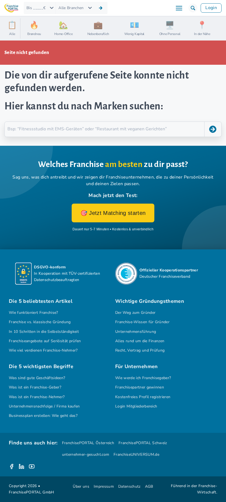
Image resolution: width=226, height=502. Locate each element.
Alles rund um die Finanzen (139, 341)
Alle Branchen (71, 7)
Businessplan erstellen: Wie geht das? (43, 415)
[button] (193, 8)
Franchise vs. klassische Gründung (40, 322)
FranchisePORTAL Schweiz (143, 443)
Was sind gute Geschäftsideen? (37, 377)
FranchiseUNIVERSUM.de (136, 454)
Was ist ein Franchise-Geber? (35, 387)
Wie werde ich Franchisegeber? (143, 377)
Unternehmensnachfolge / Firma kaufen (44, 406)
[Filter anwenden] (100, 8)
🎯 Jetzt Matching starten (113, 213)
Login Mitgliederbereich (136, 406)
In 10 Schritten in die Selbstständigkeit (44, 331)
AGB (149, 486)
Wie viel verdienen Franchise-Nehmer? (43, 350)
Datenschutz (129, 486)
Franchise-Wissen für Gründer (142, 322)
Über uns (81, 486)
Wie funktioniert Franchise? (33, 312)
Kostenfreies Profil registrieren (142, 397)
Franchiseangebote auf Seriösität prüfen (45, 341)
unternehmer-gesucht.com (85, 454)
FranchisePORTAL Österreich (88, 443)
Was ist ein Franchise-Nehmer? (36, 397)
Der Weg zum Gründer (135, 312)
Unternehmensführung (135, 331)
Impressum (104, 486)
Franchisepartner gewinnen (139, 387)
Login (211, 8)
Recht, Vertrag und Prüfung (140, 350)
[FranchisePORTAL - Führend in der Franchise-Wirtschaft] (11, 8)
